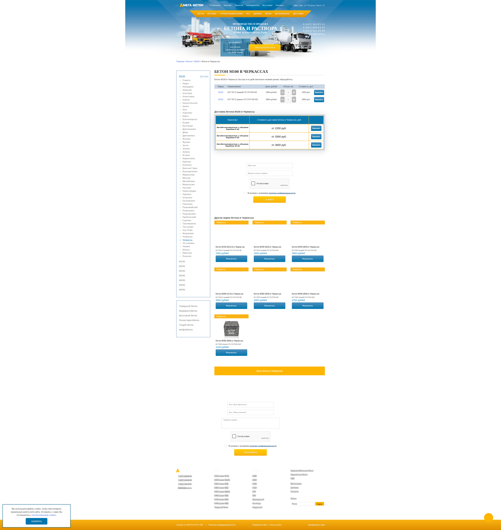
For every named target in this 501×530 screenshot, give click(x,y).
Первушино (188, 211)
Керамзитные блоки (299, 475)
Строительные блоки (231, 14)
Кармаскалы (189, 158)
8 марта (186, 80)
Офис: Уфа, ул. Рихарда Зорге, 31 (309, 5)
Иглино (186, 155)
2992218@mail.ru (185, 488)
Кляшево (187, 165)
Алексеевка (188, 97)
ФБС (292, 478)
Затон (186, 145)
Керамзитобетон (188, 311)
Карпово (187, 162)
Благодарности (252, 5)
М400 (182, 285)
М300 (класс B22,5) (222, 492)
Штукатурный (258, 499)
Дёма (185, 132)
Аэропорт (187, 113)
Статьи (293, 498)
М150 (182, 261)
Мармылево (189, 175)
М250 (182, 271)
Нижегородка (189, 191)
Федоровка (188, 233)
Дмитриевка (189, 136)
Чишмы (186, 246)
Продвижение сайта (316, 525)
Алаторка (187, 93)
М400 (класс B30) (221, 499)
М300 (182, 275)
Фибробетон (186, 329)
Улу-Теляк (188, 230)
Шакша (186, 250)
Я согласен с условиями (272, 193)
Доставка (298, 14)
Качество (227, 5)
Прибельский (189, 217)
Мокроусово (189, 185)
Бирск (186, 116)
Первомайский (190, 207)
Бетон (201, 14)
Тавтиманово (189, 224)
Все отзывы (267, 5)
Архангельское (190, 103)
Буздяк (186, 123)
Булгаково (188, 126)
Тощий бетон (186, 325)
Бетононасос (282, 14)
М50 (254, 496)
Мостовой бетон (188, 315)
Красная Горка (190, 168)
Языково (187, 256)
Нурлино (187, 194)
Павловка (187, 204)
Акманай (187, 90)
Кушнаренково (190, 171)
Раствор (211, 14)
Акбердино (188, 87)
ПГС (248, 14)
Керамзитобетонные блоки (302, 471)
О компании (215, 5)
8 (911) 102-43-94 (185, 484)
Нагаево (187, 188)
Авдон (186, 84)
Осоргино (187, 198)
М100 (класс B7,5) (221, 476)
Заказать (316, 128)
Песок (268, 14)
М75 (254, 492)
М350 (182, 280)
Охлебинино (189, 201)
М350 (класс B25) (221, 496)
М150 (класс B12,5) (222, 480)
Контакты (280, 5)
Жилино (187, 139)
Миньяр (186, 178)
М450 (182, 289)
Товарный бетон (188, 306)
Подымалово (189, 214)
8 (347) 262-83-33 (185, 476)
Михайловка (189, 181)
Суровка (187, 220)
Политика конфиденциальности (222, 525)
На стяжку (256, 503)
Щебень (257, 14)
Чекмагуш (188, 237)
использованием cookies (44, 515)
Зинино (186, 149)
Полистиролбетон (189, 320)
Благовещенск (190, 119)
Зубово (186, 152)
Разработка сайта (259, 525)
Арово (186, 106)
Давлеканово (189, 129)
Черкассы (187, 240)
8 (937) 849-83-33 (185, 480)
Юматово (187, 253)
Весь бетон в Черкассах (270, 371)
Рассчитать (231, 259)
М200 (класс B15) (221, 484)
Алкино (186, 100)
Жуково (186, 142)
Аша (185, 110)
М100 (182, 76)
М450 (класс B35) (221, 503)
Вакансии (239, 5)
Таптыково (188, 227)
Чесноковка (188, 243)
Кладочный (257, 507)
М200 (182, 266)
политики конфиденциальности (282, 193)
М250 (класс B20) (221, 488)
